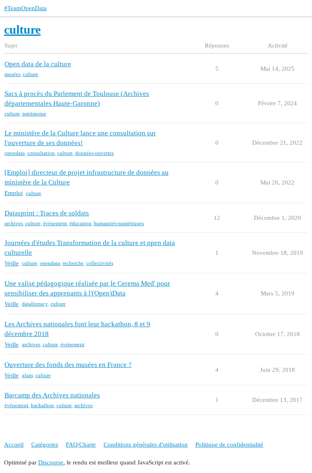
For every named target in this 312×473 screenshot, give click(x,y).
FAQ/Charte (81, 444)
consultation (41, 153)
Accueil (14, 444)
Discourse (50, 462)
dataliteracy (35, 304)
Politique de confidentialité (229, 444)
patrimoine (34, 114)
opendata (14, 153)
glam (27, 375)
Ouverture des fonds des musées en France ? (68, 365)
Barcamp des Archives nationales (52, 395)
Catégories (44, 444)
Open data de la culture (37, 64)
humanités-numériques (119, 223)
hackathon (42, 405)
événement (55, 223)
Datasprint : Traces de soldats (46, 213)
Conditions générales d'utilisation (146, 444)
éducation (80, 223)
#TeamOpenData (25, 8)
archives (13, 223)
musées (12, 74)
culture (30, 74)
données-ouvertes (94, 153)
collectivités (99, 263)
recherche (73, 263)
